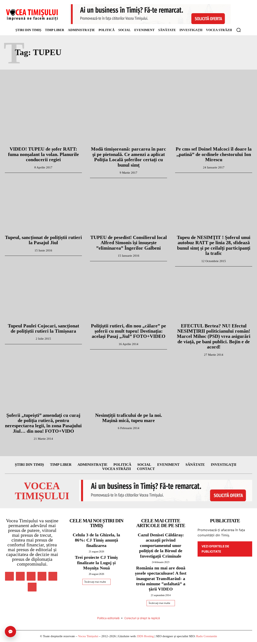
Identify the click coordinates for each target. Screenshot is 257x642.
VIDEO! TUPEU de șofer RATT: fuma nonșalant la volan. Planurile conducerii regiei (43, 154)
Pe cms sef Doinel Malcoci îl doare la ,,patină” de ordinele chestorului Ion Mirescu (214, 154)
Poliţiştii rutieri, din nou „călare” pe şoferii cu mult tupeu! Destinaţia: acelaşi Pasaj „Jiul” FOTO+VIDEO (128, 331)
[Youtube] (32, 587)
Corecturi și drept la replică (142, 618)
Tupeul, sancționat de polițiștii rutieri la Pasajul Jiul (43, 240)
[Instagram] (20, 576)
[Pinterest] (31, 576)
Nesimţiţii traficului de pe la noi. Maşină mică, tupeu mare (128, 418)
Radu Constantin (206, 636)
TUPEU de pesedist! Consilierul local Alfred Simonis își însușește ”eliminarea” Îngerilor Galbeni (128, 243)
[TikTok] (42, 576)
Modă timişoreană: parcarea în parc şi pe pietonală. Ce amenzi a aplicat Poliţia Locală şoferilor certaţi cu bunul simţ (128, 156)
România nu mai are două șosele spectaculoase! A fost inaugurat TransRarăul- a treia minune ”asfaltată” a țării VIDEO (160, 578)
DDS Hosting (145, 636)
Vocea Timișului (88, 636)
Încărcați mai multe (95, 581)
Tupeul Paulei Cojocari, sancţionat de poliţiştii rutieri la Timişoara (43, 328)
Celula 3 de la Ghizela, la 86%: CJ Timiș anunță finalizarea (96, 540)
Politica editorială (108, 618)
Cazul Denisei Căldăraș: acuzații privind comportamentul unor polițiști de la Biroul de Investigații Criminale (161, 545)
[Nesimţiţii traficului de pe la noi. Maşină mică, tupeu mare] (128, 385)
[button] (238, 30)
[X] (52, 576)
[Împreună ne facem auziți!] (32, 14)
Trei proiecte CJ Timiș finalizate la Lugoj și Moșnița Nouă (96, 562)
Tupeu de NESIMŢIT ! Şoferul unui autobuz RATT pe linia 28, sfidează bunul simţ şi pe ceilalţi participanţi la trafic (213, 245)
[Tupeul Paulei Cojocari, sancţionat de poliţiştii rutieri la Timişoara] (43, 295)
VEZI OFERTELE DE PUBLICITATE (215, 548)
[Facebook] (9, 576)
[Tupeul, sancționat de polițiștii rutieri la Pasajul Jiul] (43, 207)
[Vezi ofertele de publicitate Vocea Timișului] (150, 14)
